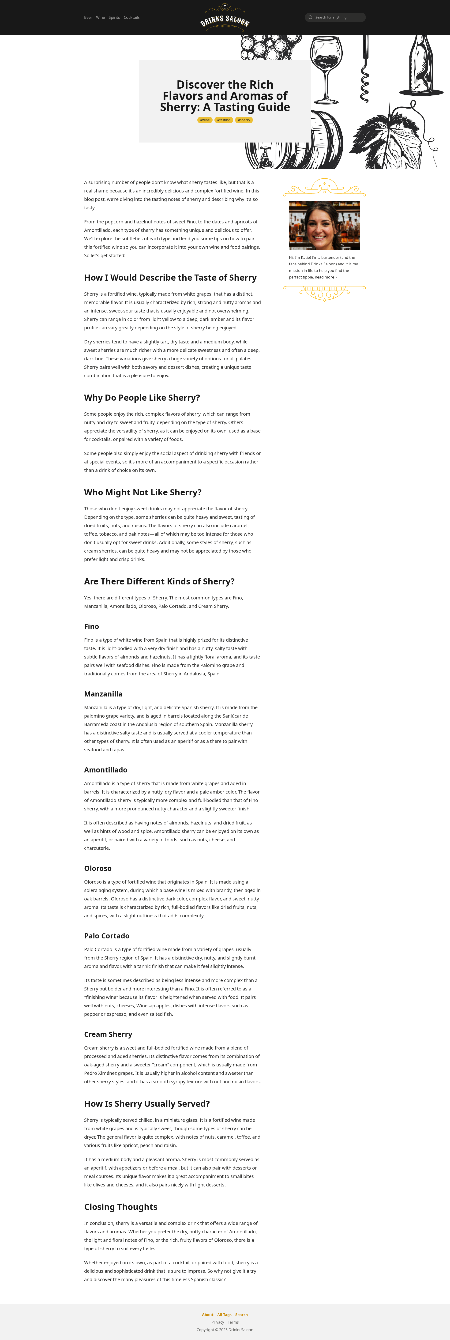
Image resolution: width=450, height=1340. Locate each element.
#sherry (244, 120)
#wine (205, 120)
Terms (233, 1322)
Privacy (217, 1322)
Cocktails (132, 17)
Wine (100, 17)
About (208, 1314)
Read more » (326, 277)
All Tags (224, 1314)
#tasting (223, 120)
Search (241, 1314)
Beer (88, 17)
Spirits (114, 17)
